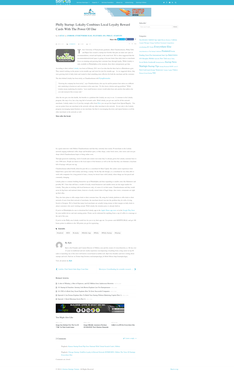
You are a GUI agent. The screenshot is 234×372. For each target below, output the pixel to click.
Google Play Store (129, 210)
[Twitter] (164, 2)
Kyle (61, 35)
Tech (141, 70)
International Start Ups (160, 55)
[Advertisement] (69, 134)
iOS (104, 35)
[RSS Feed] (173, 2)
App (155, 40)
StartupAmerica (160, 62)
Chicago (146, 43)
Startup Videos (141, 2)
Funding (142, 55)
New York (163, 58)
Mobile (151, 58)
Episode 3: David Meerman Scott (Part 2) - (74, 299)
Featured (97, 35)
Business (168, 40)
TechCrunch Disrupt (149, 70)
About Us (119, 2)
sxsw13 (176, 66)
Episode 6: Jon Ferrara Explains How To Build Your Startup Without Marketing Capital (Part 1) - (92, 295)
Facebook (130, 39)
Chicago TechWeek (155, 43)
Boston (164, 40)
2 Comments (72, 44)
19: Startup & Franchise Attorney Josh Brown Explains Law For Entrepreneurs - (87, 287)
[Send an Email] (170, 2)
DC (148, 47)
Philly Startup (107, 233)
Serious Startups (82, 2)
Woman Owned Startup (145, 73)
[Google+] (167, 2)
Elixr (99, 103)
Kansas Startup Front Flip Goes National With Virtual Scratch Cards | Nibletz (94, 346)
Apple (159, 40)
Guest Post (148, 55)
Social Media (143, 62)
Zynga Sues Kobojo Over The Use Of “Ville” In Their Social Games (67, 326)
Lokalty (76, 68)
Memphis (145, 58)
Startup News (171, 61)
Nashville (156, 58)
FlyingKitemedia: (105, 78)
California (174, 40)
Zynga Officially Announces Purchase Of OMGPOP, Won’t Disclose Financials (96, 326)
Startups (118, 35)
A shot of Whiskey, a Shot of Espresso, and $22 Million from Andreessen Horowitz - (89, 283)
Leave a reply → (130, 338)
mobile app (87, 233)
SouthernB (151, 62)
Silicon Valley (171, 58)
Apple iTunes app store (108, 210)
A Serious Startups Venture (70, 369)
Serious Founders (108, 2)
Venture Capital (168, 70)
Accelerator (143, 39)
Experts (94, 2)
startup (118, 233)
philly (97, 233)
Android (70, 35)
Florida (173, 51)
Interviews (173, 54)
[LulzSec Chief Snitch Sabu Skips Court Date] (57, 269)
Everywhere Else (83, 35)
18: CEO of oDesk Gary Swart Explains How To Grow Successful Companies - (86, 291)
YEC (154, 73)
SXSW (171, 66)
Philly (109, 35)
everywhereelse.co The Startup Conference (150, 51)
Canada (141, 43)
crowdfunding (143, 47)
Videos (175, 70)
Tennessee (159, 70)
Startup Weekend (164, 66)
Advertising (129, 2)
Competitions (170, 43)
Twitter (122, 39)
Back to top (174, 369)
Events (152, 47)
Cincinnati (163, 43)
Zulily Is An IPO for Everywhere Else (123, 325)
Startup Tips (153, 66)
